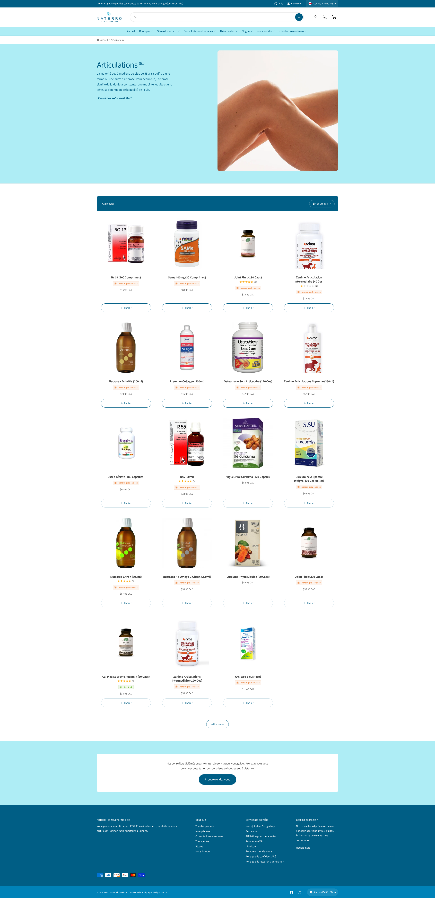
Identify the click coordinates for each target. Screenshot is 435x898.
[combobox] (217, 17)
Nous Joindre (264, 31)
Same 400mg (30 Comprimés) (187, 277)
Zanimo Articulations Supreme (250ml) (309, 381)
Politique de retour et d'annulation (265, 861)
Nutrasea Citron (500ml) (126, 577)
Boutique (144, 31)
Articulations (117, 39)
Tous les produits (204, 826)
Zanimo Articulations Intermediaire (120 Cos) (187, 679)
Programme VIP (254, 841)
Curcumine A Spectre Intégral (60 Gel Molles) (309, 479)
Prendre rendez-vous (217, 779)
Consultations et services (198, 31)
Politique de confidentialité (261, 856)
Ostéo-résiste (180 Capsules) (126, 477)
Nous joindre (303, 847)
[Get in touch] (324, 17)
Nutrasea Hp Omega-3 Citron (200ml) (187, 577)
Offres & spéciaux (167, 31)
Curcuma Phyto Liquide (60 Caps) (248, 577)
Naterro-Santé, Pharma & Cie (115, 892)
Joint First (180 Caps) (248, 277)
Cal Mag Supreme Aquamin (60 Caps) (126, 677)
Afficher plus (217, 724)
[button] (334, 17)
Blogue (245, 31)
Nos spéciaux (202, 831)
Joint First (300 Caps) (309, 577)
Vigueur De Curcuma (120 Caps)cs (248, 477)
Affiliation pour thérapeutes (261, 836)
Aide (281, 3)
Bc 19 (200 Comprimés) (126, 277)
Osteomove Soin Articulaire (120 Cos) (248, 381)
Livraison (251, 846)
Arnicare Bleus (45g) (248, 677)
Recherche (251, 831)
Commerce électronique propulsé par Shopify (148, 892)
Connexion (296, 3)
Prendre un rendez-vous (259, 851)
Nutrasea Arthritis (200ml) (126, 381)
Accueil (104, 39)
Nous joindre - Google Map (260, 826)
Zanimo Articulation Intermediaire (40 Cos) (308, 279)
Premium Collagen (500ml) (187, 381)
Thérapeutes (227, 31)
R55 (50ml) (187, 477)
